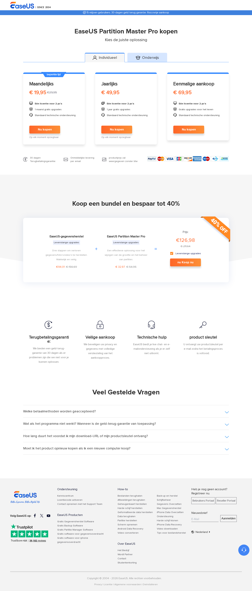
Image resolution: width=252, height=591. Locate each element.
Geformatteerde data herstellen (135, 512)
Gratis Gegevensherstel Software (75, 521)
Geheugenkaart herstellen (132, 504)
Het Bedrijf (123, 550)
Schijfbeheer (164, 500)
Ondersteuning (165, 516)
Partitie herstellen (127, 520)
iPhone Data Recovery (169, 524)
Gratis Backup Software (70, 525)
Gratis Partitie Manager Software (75, 530)
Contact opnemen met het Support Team (79, 504)
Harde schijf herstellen (130, 508)
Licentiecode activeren (69, 500)
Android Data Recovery (130, 529)
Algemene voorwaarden (127, 584)
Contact (122, 558)
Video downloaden (167, 529)
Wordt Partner (125, 554)
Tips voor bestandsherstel (171, 533)
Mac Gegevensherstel (169, 508)
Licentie (108, 584)
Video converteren (128, 533)
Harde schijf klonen (167, 520)
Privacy (98, 584)
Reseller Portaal (226, 500)
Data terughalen (126, 516)
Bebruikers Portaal (203, 500)
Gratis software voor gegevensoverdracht (80, 534)
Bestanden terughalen (130, 496)
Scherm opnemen (127, 524)
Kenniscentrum (65, 496)
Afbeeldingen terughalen (131, 500)
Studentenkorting (127, 563)
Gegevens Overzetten (169, 504)
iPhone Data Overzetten (170, 512)
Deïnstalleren (150, 584)
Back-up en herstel (167, 496)
